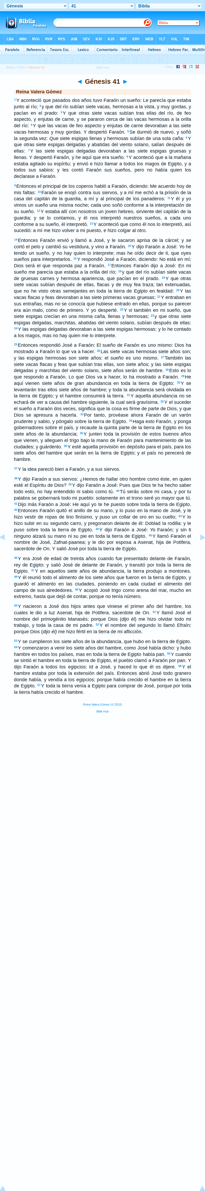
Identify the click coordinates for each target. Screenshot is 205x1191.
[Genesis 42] (198, 549)
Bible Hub (102, 711)
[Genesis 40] (6, 549)
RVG (21, 67)
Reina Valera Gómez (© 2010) (102, 704)
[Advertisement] (102, 757)
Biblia (10, 67)
